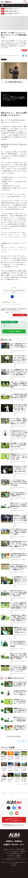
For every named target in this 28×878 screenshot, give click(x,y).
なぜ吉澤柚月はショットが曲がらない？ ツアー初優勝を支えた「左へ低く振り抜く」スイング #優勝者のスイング (20, 580)
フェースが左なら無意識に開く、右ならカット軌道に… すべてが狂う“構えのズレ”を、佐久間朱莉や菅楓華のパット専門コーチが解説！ (18, 606)
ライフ (23, 5)
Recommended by (20, 784)
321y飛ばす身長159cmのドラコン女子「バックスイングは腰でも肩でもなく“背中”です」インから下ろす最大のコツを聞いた (18, 434)
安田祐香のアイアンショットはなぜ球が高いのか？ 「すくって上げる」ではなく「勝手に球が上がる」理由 (20, 703)
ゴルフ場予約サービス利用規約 (14, 855)
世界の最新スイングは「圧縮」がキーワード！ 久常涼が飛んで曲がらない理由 (18, 445)
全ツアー (7, 5)
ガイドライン (8, 853)
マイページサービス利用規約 (14, 857)
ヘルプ (17, 859)
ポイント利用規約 (6, 859)
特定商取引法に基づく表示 (17, 853)
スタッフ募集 (16, 849)
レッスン (18, 5)
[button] (14, 348)
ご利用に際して (16, 851)
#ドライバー (18, 325)
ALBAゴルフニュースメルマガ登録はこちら (15, 819)
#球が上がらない (8, 325)
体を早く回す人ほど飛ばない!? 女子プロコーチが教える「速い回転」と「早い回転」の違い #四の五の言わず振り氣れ (20, 408)
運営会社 (23, 849)
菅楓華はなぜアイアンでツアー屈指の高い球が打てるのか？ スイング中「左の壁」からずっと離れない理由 (20, 631)
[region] (14, 5)
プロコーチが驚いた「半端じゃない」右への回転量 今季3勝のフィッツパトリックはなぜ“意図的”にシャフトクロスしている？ (18, 422)
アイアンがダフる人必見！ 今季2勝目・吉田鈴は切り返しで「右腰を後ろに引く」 (18, 494)
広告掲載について (7, 849)
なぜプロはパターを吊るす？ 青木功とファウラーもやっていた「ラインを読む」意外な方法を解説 (20, 470)
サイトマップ (23, 859)
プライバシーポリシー (7, 851)
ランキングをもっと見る (13, 736)
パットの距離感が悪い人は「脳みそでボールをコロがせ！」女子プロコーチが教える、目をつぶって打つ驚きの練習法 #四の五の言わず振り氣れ (18, 373)
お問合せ (14, 859)
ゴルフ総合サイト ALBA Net (7, 793)
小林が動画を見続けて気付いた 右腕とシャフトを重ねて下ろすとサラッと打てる (18, 555)
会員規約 (22, 851)
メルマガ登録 (24, 2)
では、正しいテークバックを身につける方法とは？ (14, 291)
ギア (13, 5)
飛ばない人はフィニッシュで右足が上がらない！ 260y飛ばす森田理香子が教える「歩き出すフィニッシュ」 (20, 720)
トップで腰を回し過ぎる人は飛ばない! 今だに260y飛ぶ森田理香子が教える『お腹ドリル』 (18, 396)
